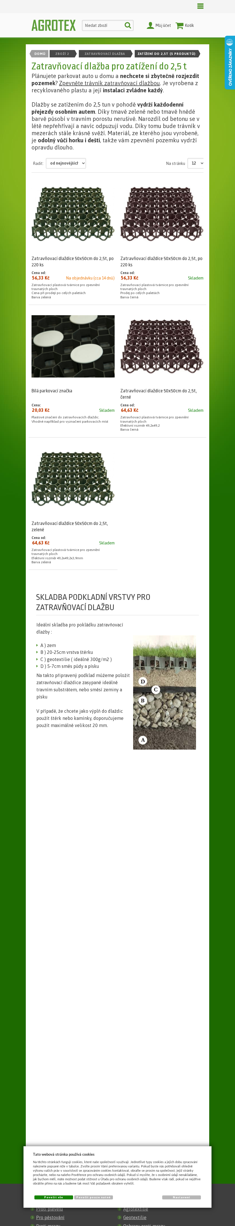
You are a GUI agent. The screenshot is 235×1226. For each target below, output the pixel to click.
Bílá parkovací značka (52, 391)
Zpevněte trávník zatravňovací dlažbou (109, 83)
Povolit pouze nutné (93, 1197)
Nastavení (181, 1197)
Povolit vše (53, 1197)
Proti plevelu (49, 1208)
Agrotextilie (135, 1208)
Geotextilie (134, 1217)
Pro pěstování (50, 1217)
